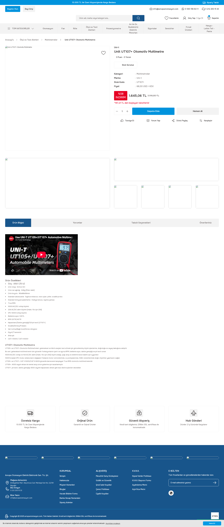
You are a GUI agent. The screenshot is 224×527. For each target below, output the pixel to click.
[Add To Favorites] (103, 53)
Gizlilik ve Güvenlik (103, 480)
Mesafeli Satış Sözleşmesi (107, 476)
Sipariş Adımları (66, 502)
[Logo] (30, 18)
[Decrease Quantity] (117, 111)
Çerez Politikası (102, 489)
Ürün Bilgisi (18, 222)
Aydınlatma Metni (139, 485)
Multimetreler (143, 73)
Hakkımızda (64, 480)
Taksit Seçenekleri (140, 222)
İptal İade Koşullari (104, 485)
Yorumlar (77, 222)
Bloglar (63, 489)
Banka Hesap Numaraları (70, 498)
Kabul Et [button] (212, 523)
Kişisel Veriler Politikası (141, 476)
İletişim (62, 476)
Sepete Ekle (153, 111)
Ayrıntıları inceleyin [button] (113, 523)
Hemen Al (197, 111)
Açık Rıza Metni (138, 489)
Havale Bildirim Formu (69, 494)
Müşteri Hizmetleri (67, 485)
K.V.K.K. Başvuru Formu (141, 480)
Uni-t (139, 78)
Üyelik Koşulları (102, 494)
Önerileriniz (206, 222)
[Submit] (215, 483)
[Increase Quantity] (127, 111)
